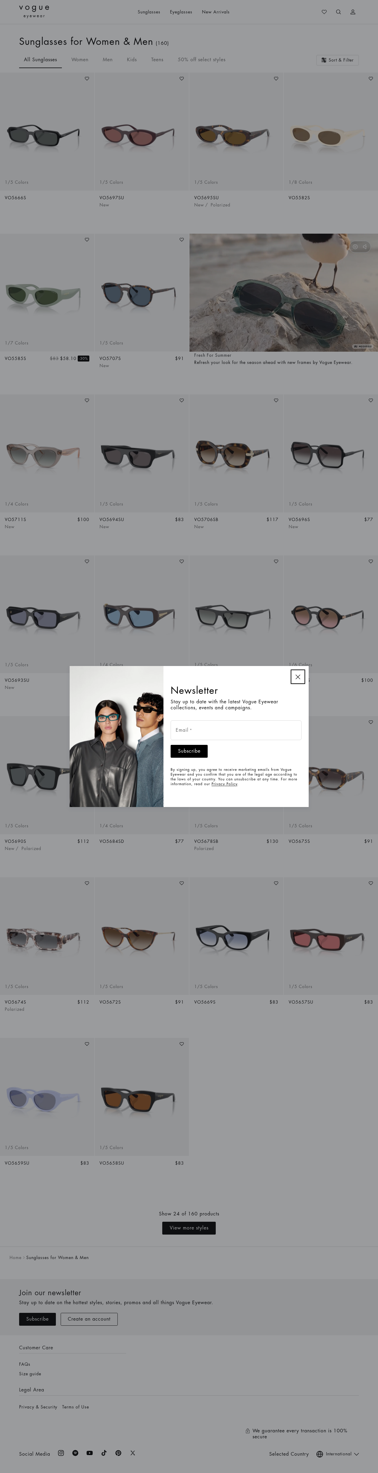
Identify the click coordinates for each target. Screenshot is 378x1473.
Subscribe (189, 751)
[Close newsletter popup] (298, 677)
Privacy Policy (224, 784)
